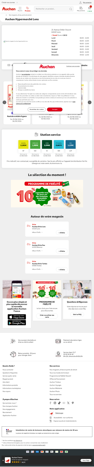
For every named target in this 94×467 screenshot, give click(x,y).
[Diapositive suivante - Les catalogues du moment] (89, 102)
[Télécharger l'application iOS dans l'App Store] (17, 319)
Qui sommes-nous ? (9, 403)
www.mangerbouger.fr (38, 445)
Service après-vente (9, 376)
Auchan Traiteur (55, 382)
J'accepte (54, 109)
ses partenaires (26, 74)
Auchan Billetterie (56, 388)
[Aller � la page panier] (89, 9)
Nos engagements (9, 409)
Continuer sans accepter (73, 66)
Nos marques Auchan (10, 406)
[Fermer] (3, 460)
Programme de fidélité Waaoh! (60, 376)
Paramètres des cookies (37, 109)
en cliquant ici (18, 440)
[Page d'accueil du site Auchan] (8, 9)
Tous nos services (55, 394)
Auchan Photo (55, 391)
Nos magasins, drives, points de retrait (20, 15)
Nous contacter (8, 370)
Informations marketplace (12, 388)
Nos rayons (6, 391)
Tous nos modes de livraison (59, 373)
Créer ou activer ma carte (47, 316)
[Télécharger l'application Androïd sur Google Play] (17, 325)
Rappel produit (8, 379)
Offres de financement (57, 379)
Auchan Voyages (55, 385)
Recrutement (7, 412)
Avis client (6, 382)
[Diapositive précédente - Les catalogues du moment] (4, 102)
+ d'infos (62, 233)
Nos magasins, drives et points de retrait (63, 370)
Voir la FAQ (77, 314)
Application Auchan (9, 415)
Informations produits (10, 385)
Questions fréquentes (10, 373)
